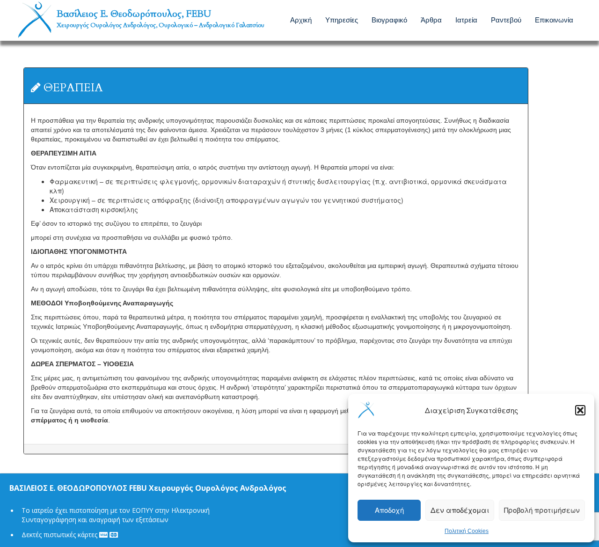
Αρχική (301, 19)
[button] (580, 410)
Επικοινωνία (554, 19)
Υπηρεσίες (341, 19)
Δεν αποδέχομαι (460, 510)
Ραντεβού (506, 19)
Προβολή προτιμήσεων (542, 510)
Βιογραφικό (389, 19)
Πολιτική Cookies (467, 531)
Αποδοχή (389, 510)
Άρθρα (431, 19)
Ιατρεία (466, 19)
